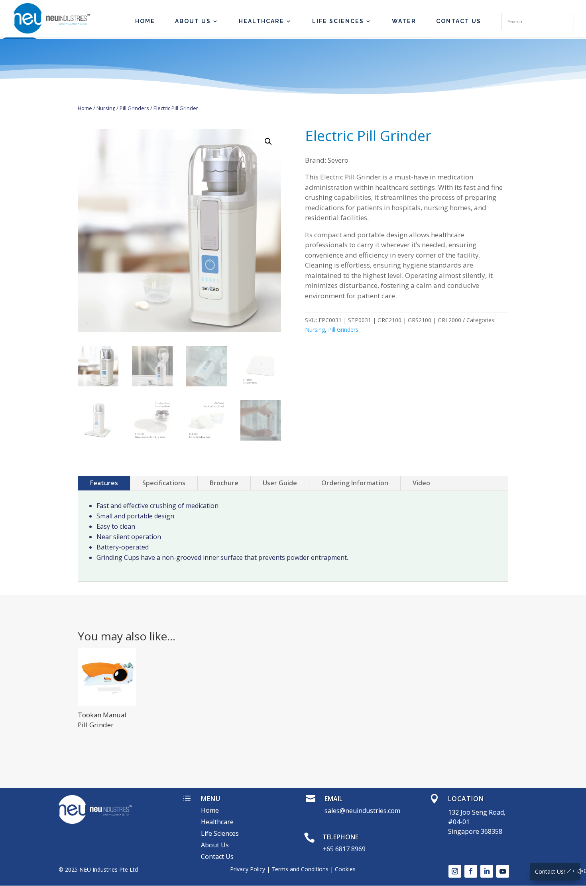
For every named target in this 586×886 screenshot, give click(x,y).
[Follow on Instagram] (454, 871)
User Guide (280, 482)
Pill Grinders (134, 108)
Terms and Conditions (299, 869)
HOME (145, 21)
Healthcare (261, 21)
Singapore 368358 (475, 831)
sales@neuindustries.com (362, 810)
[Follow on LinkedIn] (486, 871)
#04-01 (459, 821)
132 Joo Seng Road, (476, 812)
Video (421, 482)
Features (104, 482)
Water (404, 21)
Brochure (224, 482)
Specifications (163, 482)
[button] (268, 141)
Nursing (105, 108)
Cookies (345, 869)
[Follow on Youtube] (502, 871)
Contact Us (458, 21)
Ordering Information (354, 482)
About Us (193, 21)
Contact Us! (550, 871)
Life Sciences (338, 21)
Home (85, 108)
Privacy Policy (247, 869)
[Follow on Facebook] (470, 871)
